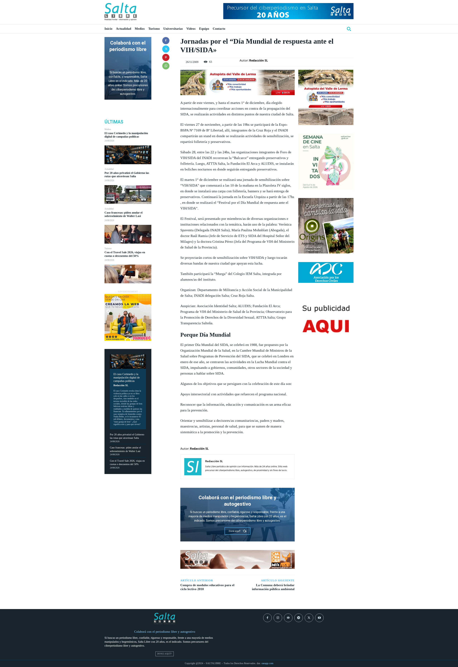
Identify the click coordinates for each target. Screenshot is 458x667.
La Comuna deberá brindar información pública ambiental (273, 587)
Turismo (108, 248)
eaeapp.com (267, 663)
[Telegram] (298, 618)
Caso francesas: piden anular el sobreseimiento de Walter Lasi (123, 214)
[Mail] (288, 618)
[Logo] (120, 12)
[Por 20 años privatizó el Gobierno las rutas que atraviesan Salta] (127, 194)
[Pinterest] (165, 57)
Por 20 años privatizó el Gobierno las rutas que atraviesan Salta (126, 174)
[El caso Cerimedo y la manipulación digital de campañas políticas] (127, 154)
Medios (107, 129)
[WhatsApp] (165, 65)
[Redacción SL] (192, 466)
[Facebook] (165, 40)
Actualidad (109, 169)
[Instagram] (278, 618)
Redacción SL (120, 385)
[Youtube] (319, 618)
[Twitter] (165, 49)
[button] (349, 28)
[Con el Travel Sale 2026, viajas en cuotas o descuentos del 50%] (127, 274)
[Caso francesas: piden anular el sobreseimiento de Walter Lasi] (127, 234)
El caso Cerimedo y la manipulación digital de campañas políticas (126, 135)
